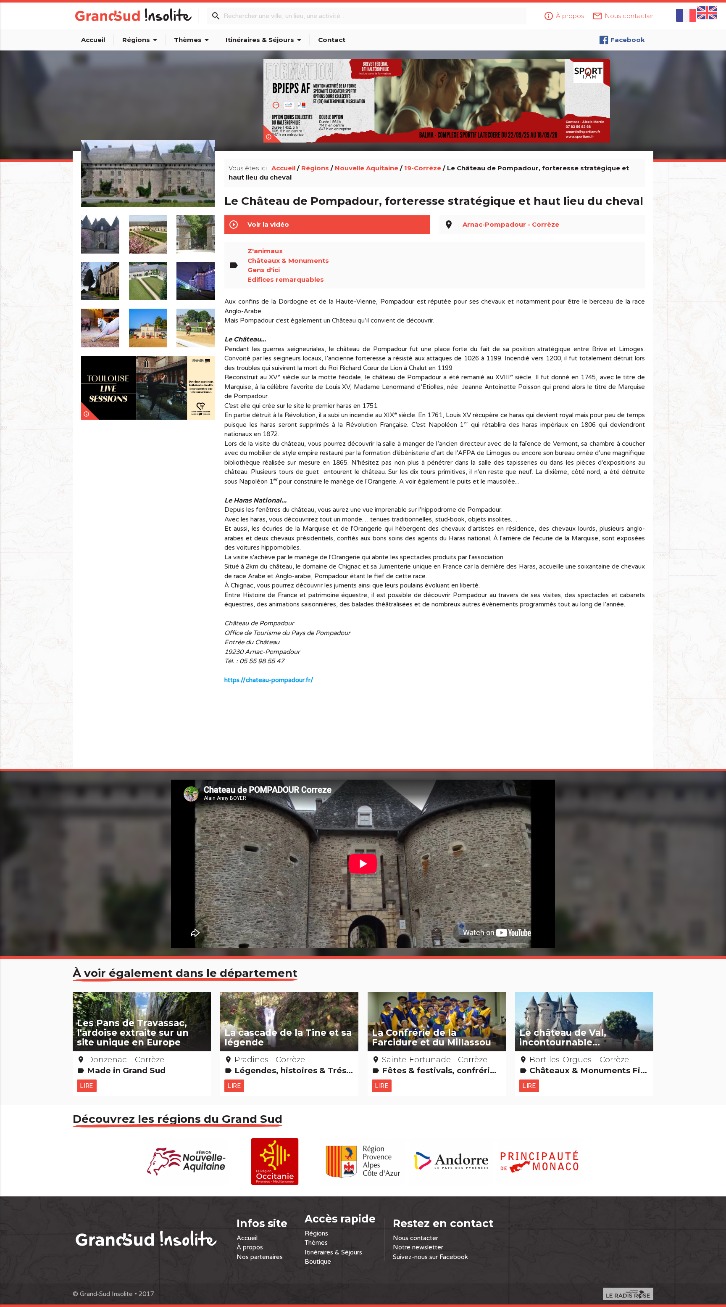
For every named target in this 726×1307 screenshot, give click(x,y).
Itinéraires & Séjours (265, 40)
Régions (141, 40)
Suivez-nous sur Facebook (430, 1257)
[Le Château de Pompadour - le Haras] (100, 323)
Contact (331, 40)
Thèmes (193, 40)
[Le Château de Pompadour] (148, 183)
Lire (86, 1086)
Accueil (93, 40)
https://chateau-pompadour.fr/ (268, 680)
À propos (250, 1247)
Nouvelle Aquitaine (366, 168)
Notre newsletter (418, 1247)
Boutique (318, 1261)
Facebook (627, 40)
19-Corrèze (422, 168)
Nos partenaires (260, 1257)
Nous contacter (415, 1238)
